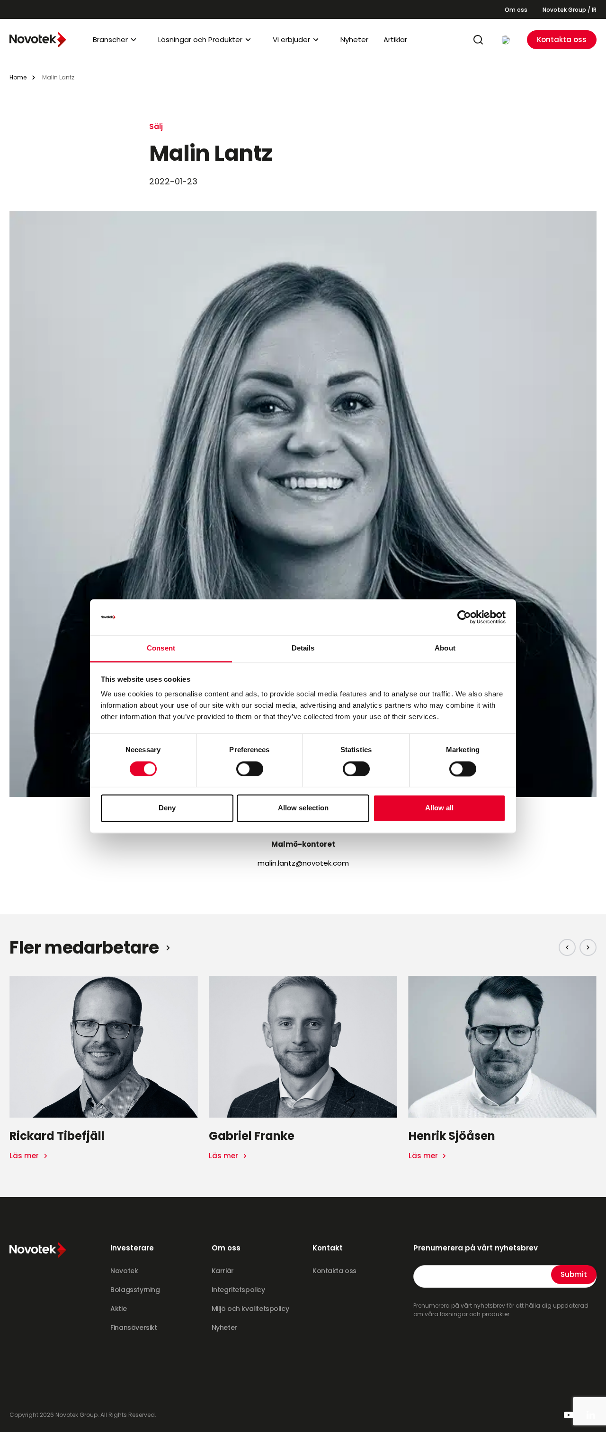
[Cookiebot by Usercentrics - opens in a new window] (464, 617)
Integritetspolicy (238, 1289)
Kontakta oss (562, 39)
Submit (574, 1274)
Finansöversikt (133, 1327)
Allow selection (303, 808)
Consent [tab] (161, 648)
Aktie (118, 1308)
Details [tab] (303, 648)
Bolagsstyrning (135, 1289)
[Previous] (567, 947)
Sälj (156, 126)
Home (18, 77)
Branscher (110, 39)
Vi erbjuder (291, 39)
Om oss (516, 10)
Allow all (439, 808)
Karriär (223, 1271)
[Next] (588, 947)
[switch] (249, 768)
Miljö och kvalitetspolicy (250, 1308)
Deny (167, 808)
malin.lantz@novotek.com (303, 863)
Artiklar (395, 39)
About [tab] (445, 648)
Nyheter (354, 39)
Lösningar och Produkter (200, 39)
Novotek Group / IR (570, 10)
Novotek (124, 1271)
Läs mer (25, 1156)
